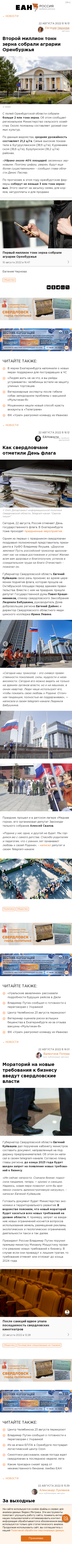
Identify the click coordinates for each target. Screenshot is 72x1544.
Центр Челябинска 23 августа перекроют (37, 1013)
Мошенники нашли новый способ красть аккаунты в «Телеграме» (36, 407)
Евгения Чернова (57, 28)
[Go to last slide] (5, 644)
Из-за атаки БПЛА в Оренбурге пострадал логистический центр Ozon (37, 1447)
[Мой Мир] (63, 287)
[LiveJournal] (67, 287)
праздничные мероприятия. (43, 531)
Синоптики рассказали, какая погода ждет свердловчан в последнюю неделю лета (37, 1457)
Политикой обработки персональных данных (37, 1531)
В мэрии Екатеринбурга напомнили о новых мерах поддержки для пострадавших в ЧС (38, 370)
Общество (9, 280)
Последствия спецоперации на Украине (39, 1345)
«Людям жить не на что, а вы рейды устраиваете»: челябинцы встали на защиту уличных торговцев (38, 382)
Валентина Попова (56, 1054)
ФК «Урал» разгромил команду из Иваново (38, 415)
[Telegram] (58, 287)
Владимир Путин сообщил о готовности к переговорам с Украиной (37, 1005)
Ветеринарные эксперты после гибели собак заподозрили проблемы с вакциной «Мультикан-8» (37, 396)
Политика (9, 909)
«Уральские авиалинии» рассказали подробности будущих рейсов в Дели (34, 995)
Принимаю (36, 1538)
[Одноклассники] (53, 287)
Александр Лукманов (54, 1490)
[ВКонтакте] (49, 287)
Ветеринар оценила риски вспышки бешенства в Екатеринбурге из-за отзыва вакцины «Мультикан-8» (37, 1022)
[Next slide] (66, 644)
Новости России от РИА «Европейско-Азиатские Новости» (27, 7)
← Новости (10, 16)
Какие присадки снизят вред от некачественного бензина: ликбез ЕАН (35, 1466)
